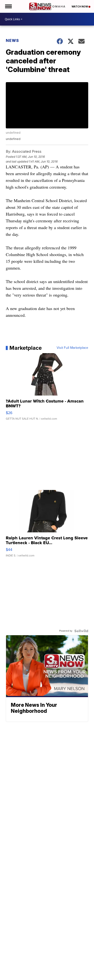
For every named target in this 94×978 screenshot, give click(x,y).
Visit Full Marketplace (72, 348)
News (12, 40)
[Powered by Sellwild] (81, 631)
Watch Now (80, 6)
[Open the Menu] (8, 6)
